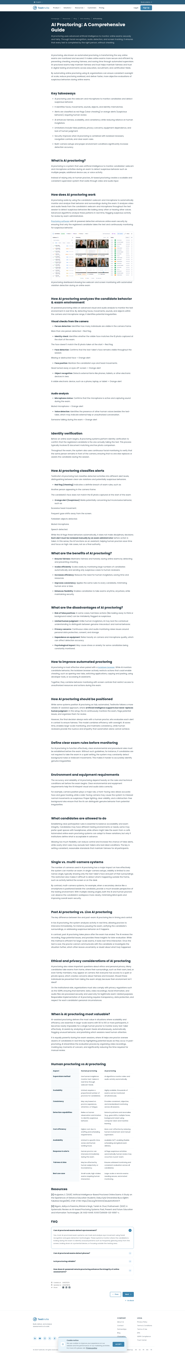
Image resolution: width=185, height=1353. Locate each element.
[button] (38, 2)
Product (56, 8)
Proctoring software (60, 221)
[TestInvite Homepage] (41, 8)
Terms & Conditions (144, 1325)
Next (127, 1294)
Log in (136, 8)
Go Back (130, 1300)
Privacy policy (91, 1348)
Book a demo (146, 2)
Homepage (55, 19)
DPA (138, 1333)
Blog (75, 19)
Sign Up (146, 8)
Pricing (101, 8)
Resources (79, 8)
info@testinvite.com (40, 1333)
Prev (117, 1294)
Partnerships (121, 1329)
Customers (92, 8)
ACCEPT (118, 1344)
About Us (120, 1322)
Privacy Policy (142, 1322)
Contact (120, 1325)
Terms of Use (142, 1329)
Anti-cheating (85, 19)
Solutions (67, 8)
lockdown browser (106, 667)
